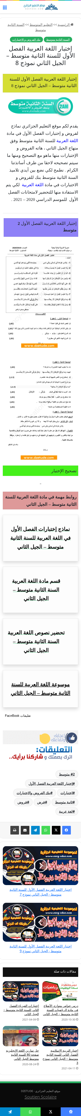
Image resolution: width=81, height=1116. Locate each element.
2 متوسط (67, 774)
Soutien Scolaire (41, 1097)
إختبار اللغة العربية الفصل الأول (51, 783)
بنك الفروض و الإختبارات (26, 39)
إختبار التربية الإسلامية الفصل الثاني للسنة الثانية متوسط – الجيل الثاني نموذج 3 (60, 1056)
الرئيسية (64, 24)
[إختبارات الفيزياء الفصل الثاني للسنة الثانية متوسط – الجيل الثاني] (21, 991)
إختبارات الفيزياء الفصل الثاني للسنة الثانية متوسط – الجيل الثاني (21, 1010)
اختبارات (66, 792)
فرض (41, 802)
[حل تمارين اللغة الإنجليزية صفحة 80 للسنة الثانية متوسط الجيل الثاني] (21, 1036)
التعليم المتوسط (41, 24)
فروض (22, 802)
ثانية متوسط (64, 802)
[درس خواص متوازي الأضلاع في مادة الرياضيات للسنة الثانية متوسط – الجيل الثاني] (60, 991)
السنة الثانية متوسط (58, 39)
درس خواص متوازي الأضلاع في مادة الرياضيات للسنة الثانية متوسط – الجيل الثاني (60, 1010)
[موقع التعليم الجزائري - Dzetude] (40, 7)
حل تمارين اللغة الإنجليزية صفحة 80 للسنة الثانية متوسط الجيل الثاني (22, 1054)
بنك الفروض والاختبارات (33, 792)
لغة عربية (66, 811)
